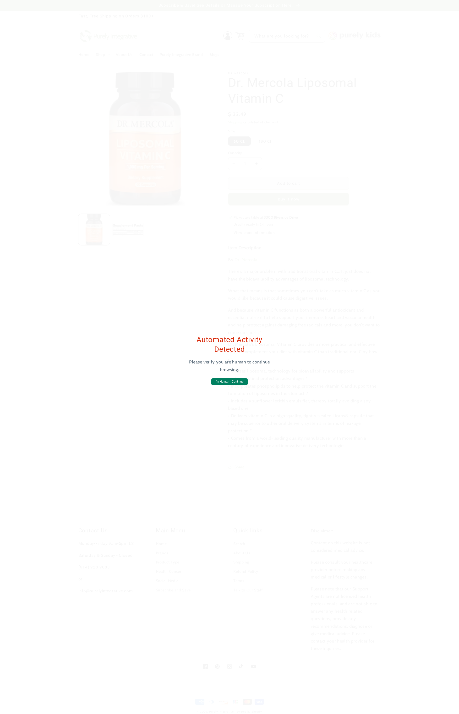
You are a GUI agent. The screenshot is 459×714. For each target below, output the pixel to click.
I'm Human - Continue (229, 381)
